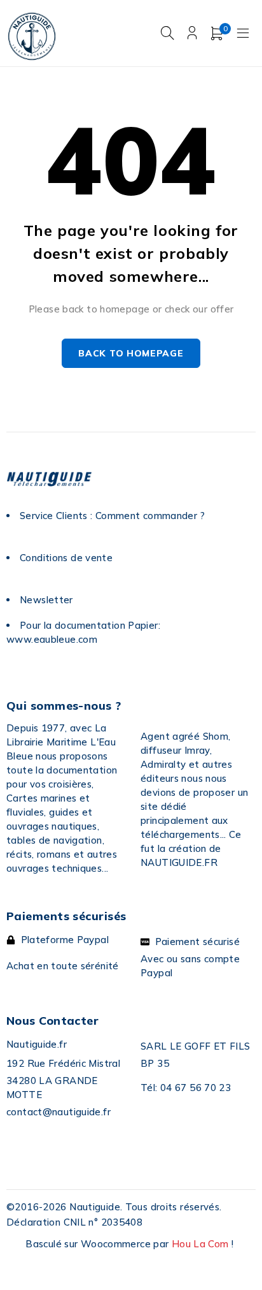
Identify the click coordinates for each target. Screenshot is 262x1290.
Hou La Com (200, 1244)
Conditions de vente (66, 558)
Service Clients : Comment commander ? (112, 515)
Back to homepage (130, 353)
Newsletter (46, 600)
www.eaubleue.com (51, 639)
